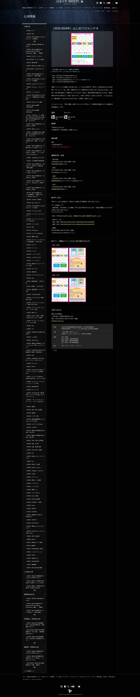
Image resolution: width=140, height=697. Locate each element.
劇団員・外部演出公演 (31, 647)
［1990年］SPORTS (31, 519)
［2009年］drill (30, 325)
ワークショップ (76, 7)
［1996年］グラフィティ (32, 477)
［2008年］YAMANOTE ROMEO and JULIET (35, 333)
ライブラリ (67, 7)
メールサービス (86, 7)
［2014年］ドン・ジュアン (33, 260)
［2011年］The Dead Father (33, 294)
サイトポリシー (26, 679)
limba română (115, 11)
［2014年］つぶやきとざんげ (33, 257)
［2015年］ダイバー (31, 244)
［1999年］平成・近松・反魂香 (34, 450)
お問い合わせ (112, 676)
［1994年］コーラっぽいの (33, 492)
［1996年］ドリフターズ (32, 483)
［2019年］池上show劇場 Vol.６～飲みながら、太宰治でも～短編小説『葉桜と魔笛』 (35, 165)
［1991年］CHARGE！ (32, 511)
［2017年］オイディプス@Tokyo (34, 233)
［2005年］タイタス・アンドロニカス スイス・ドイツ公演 (35, 382)
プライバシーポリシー (37, 679)
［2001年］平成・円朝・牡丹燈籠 (34, 440)
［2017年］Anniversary (32, 230)
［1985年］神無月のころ (32, 558)
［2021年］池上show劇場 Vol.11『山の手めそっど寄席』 (35, 124)
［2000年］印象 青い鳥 (32, 443)
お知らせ (114, 7)
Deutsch (108, 11)
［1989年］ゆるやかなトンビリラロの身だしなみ (35, 532)
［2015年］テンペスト (31, 248)
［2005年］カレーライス (32, 389)
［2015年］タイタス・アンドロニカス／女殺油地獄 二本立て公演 (35, 240)
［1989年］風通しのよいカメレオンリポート (35, 527)
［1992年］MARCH (31, 508)
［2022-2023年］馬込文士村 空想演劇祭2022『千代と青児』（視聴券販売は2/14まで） (35, 631)
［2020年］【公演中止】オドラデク (35, 157)
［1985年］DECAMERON (32, 561)
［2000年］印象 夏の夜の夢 (33, 446)
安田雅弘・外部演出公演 (32, 619)
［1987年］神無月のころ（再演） (34, 542)
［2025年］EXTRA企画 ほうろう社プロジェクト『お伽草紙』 (35, 37)
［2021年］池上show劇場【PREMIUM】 (32, 106)
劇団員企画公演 (29, 594)
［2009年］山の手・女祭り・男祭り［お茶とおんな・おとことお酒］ (35, 316)
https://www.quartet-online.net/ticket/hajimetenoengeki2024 (77, 224)
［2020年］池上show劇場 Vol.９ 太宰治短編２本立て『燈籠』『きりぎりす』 (35, 140)
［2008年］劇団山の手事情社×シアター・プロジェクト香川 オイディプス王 (35, 345)
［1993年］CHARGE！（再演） (34, 502)
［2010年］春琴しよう (31, 312)
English (98, 11)
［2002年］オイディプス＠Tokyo (34, 424)
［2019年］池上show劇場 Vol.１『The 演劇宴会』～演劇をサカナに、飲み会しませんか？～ (34, 194)
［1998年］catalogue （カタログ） (35, 470)
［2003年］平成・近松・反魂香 (34, 409)
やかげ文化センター (57, 172)
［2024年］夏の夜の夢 (31, 62)
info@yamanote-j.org (57, 321)
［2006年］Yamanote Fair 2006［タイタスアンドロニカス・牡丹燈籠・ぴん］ (35, 371)
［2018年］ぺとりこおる (32, 224)
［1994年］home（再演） (32, 496)
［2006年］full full (30, 366)
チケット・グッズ (97, 7)
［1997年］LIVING (30, 474)
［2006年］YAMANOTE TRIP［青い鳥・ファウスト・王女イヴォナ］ (35, 359)
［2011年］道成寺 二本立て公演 (34, 286)
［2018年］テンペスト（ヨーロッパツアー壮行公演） (35, 220)
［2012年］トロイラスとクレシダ (34, 275)
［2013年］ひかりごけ (31, 268)
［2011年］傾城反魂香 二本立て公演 (35, 282)
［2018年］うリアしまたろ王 (33, 211)
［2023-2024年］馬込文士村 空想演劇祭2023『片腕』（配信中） (35, 664)
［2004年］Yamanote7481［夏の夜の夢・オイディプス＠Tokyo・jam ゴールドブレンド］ (35, 394)
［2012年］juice (30, 278)
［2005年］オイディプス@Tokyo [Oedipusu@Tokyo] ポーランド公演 (35, 377)
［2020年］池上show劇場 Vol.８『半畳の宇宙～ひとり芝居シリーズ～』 (35, 146)
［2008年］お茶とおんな (32, 340)
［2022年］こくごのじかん (33, 92)
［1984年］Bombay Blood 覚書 (34, 567)
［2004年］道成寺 (30, 406)
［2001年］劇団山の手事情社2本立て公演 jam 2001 (35, 436)
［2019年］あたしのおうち (33, 202)
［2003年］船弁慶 (30, 413)
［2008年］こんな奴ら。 (32, 337)
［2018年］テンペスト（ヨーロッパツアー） (35, 214)
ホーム (24, 676)
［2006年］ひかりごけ (31, 363)
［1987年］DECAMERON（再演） (35, 548)
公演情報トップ (30, 671)
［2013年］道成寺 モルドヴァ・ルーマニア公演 (35, 264)
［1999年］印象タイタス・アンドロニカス (35, 457)
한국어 (103, 11)
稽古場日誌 (107, 7)
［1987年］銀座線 (30, 545)
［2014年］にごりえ (31, 251)
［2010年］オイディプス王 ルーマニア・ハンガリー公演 (35, 308)
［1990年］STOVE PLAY (32, 523)
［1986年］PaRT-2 (31, 555)
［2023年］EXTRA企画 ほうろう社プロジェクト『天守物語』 (35, 79)
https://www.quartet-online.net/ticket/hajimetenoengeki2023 (77, 222)
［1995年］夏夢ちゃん (31, 489)
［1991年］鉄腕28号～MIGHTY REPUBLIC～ (34, 515)
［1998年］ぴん (30, 461)
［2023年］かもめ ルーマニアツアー (35, 84)
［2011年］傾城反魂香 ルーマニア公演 (35, 290)
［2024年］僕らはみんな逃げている (35, 65)
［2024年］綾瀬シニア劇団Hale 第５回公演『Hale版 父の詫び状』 (35, 586)
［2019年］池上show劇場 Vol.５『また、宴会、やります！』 (35, 171)
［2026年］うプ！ (30, 30)
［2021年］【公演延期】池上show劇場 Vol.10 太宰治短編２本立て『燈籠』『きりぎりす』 (35, 133)
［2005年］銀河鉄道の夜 (32, 386)
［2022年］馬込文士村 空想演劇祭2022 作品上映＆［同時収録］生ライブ (35, 638)
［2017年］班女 (30, 227)
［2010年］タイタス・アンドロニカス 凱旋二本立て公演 (35, 303)
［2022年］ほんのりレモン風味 (34, 102)
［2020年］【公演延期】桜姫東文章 (35, 160)
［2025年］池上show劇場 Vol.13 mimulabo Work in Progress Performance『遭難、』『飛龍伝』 (35, 51)
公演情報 (51, 7)
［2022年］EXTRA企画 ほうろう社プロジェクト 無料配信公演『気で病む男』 (35, 97)
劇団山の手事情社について (29, 7)
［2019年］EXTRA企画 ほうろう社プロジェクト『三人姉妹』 (35, 206)
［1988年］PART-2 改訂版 (32, 536)
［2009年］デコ (30, 329)
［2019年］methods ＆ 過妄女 (33, 199)
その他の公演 (28, 572)
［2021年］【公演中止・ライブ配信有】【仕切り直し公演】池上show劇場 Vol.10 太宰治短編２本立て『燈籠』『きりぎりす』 (35, 118)
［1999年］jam (30, 453)
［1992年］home (30, 505)
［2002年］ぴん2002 (31, 427)
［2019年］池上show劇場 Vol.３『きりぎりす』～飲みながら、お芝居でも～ (35, 182)
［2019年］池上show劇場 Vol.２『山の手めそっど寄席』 (35, 188)
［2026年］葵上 (30, 33)
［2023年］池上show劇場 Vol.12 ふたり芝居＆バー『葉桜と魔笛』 (35, 74)
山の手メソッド (43, 7)
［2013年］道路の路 (31, 271)
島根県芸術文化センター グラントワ (62, 180)
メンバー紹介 (59, 7)
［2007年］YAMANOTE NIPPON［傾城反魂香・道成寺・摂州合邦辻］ (35, 351)
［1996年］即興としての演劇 (33, 480)
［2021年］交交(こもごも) (32, 129)
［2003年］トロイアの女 (32, 416)
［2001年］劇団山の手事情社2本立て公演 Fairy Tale (35, 431)
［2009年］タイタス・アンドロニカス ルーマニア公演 (35, 321)
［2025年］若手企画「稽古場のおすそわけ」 (35, 45)
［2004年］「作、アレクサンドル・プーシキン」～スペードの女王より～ (35, 401)
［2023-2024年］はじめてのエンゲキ (35, 69)
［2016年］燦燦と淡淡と (32, 236)
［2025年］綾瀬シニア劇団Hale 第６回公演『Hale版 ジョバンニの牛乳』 (35, 581)
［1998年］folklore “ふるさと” (33, 467)
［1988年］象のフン (31, 539)
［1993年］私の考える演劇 (33, 499)
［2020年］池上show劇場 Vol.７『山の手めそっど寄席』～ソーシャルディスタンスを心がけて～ (35, 152)
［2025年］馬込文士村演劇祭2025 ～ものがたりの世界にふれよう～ (35, 576)
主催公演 (27, 26)
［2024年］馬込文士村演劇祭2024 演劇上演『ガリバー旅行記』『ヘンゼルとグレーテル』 (35, 658)
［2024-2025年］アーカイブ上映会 (35, 59)
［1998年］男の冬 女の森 (33, 464)
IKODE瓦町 (54, 164)
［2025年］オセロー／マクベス (34, 56)
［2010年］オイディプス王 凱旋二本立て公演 (35, 298)
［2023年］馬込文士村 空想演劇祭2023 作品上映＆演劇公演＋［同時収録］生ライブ (35, 624)
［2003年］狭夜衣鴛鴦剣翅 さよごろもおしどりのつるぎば (35, 420)
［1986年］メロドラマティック (34, 552)
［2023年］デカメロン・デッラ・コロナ (35, 88)
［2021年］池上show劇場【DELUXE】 (32, 111)
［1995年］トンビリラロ (32, 486)
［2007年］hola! (30, 355)
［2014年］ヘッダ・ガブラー (33, 254)
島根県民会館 (55, 189)
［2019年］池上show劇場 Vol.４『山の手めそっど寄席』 (35, 176)
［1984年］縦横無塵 (31, 564)
